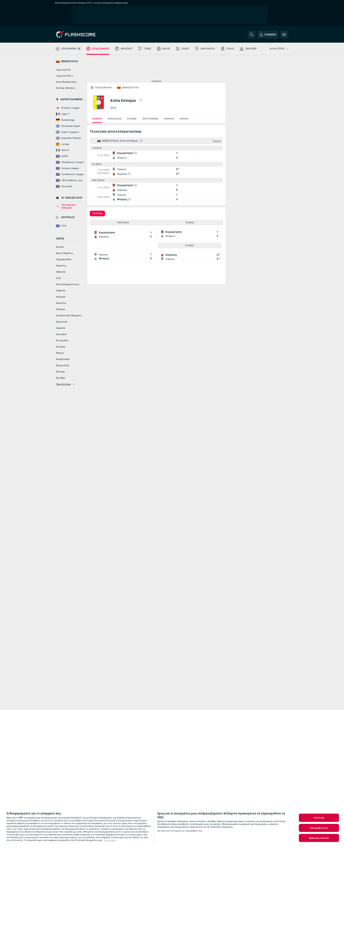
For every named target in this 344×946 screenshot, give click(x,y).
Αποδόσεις (114, 118)
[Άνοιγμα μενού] (284, 35)
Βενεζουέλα (130, 87)
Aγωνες (132, 118)
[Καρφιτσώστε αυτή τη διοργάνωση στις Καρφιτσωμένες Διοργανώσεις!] (140, 100)
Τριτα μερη (110, 840)
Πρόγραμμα (150, 118)
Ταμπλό (169, 118)
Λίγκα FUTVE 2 (64, 75)
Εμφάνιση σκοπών (319, 838)
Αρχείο (184, 118)
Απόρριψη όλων (319, 827)
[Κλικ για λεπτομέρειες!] (156, 155)
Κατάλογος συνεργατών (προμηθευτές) (179, 830)
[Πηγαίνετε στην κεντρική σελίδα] (83, 34)
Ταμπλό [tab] (97, 213)
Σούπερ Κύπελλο (65, 88)
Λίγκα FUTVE (63, 69)
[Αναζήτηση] (252, 35)
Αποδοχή (319, 817)
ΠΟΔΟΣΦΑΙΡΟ (103, 87)
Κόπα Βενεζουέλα (66, 81)
